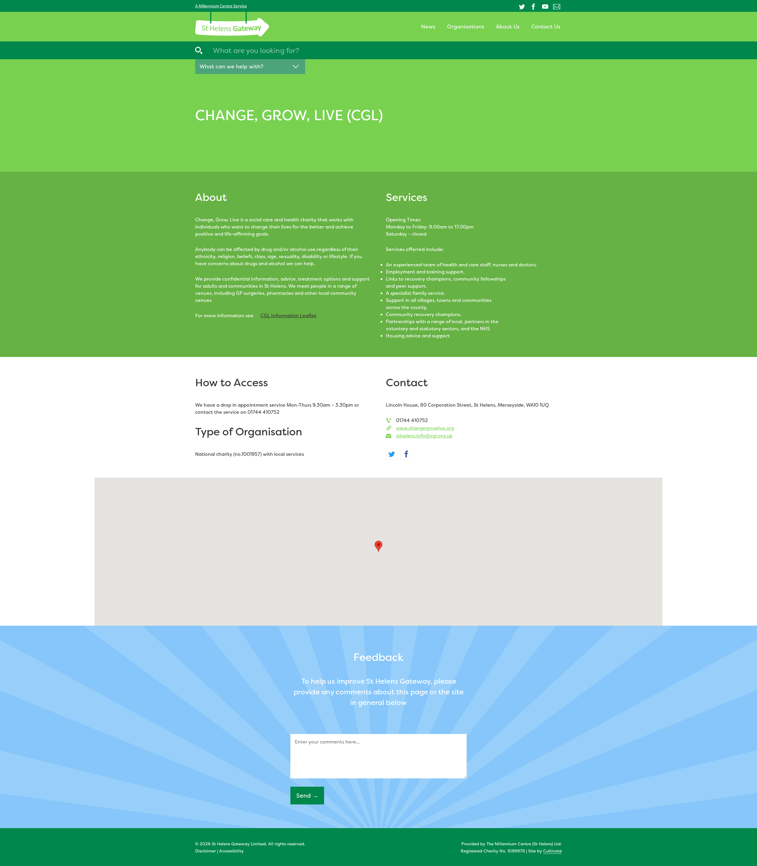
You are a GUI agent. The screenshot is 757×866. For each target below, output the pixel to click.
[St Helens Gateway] (232, 24)
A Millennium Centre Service (221, 6)
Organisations (465, 26)
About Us (508, 26)
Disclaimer (205, 851)
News (428, 26)
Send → (307, 795)
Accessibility (231, 851)
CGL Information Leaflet (288, 315)
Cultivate (552, 851)
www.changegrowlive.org (425, 428)
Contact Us (545, 26)
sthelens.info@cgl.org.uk (424, 435)
